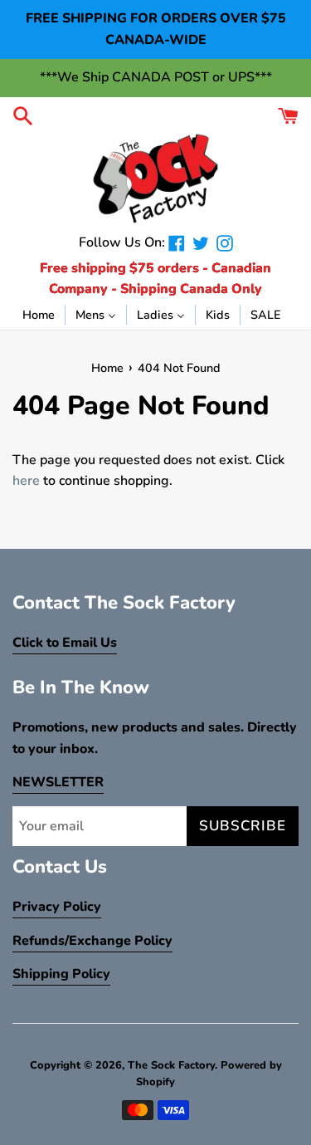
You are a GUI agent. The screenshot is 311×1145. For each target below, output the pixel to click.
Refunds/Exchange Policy (92, 941)
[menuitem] (38, 314)
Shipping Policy (61, 974)
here (26, 481)
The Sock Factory (171, 1065)
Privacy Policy (56, 907)
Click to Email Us (64, 643)
